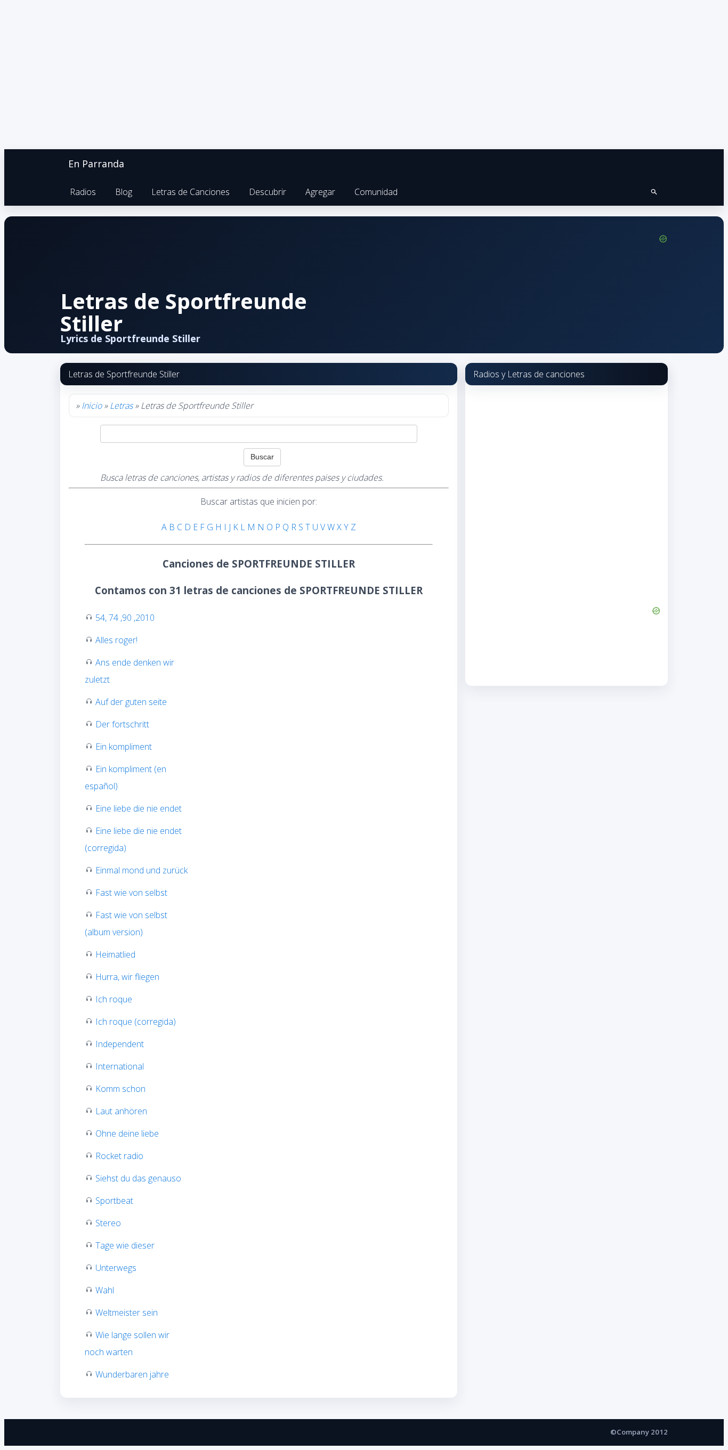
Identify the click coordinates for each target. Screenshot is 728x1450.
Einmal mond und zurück (141, 870)
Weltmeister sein (126, 1312)
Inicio (92, 405)
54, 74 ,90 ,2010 (125, 617)
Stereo (108, 1223)
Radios (83, 192)
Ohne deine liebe (127, 1133)
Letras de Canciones (190, 192)
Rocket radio (119, 1156)
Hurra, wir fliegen (127, 977)
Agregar (320, 192)
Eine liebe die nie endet (138, 808)
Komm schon (120, 1089)
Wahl (104, 1290)
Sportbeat (114, 1200)
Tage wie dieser (125, 1245)
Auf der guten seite (131, 702)
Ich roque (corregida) (135, 1021)
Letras (121, 405)
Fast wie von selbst (131, 892)
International (119, 1066)
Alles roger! (116, 640)
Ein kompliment (123, 746)
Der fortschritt (122, 724)
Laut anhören (121, 1111)
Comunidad (376, 192)
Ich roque (113, 999)
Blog (123, 192)
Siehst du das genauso (138, 1178)
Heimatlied (115, 954)
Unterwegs (115, 1268)
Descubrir (267, 192)
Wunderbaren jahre (132, 1374)
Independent (119, 1044)
